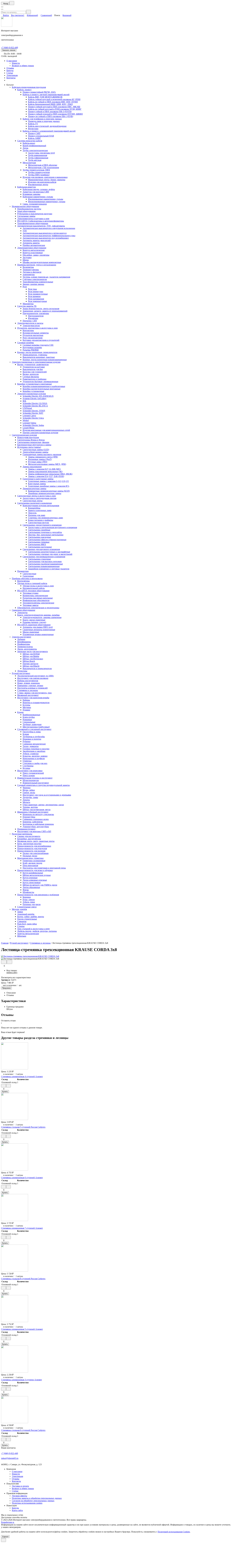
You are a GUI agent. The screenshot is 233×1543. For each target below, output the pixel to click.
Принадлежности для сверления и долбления (38, 895)
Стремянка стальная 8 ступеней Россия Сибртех (23, 1279)
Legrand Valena (29, 423)
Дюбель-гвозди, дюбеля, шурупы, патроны (37, 931)
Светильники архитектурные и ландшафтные (49, 552)
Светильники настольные (40, 547)
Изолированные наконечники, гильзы (45, 199)
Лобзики (21, 639)
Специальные (29, 722)
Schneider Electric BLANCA (35, 406)
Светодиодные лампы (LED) (36, 449)
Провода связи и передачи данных (44, 121)
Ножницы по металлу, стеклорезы (38, 814)
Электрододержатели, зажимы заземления (42, 617)
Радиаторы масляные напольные (38, 598)
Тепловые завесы (30, 605)
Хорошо (5, 1537)
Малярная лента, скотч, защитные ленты (35, 841)
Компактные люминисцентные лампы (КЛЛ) (49, 491)
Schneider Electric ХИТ (33, 413)
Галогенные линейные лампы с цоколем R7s (48, 486)
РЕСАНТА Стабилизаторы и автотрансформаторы (40, 221)
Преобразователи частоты (29, 209)
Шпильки (21, 936)
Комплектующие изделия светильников (41, 505)
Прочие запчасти (30, 663)
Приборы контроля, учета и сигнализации (36, 265)
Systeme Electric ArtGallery (34, 398)
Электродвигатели (31, 325)
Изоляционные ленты (38, 184)
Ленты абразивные (31, 887)
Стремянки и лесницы (27, 690)
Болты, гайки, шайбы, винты (30, 916)
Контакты (11, 78)
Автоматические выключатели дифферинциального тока (49, 235)
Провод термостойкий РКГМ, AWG (39, 92)
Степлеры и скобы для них (35, 763)
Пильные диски (30, 856)
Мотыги (26, 802)
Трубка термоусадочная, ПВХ (36, 170)
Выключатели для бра (33, 369)
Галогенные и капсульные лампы (38, 479)
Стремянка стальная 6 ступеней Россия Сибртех (23, 1430)
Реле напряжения (36, 299)
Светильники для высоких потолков (45, 561)
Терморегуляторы (31, 269)
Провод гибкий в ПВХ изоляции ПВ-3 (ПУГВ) (50, 111)
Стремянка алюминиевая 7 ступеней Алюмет (22, 1228)
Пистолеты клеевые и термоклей (32, 688)
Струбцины (28, 766)
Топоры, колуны (30, 807)
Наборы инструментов (27, 680)
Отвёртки (27, 761)
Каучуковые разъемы (32, 347)
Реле (25, 286)
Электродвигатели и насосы (30, 323)
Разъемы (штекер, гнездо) (34, 622)
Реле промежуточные (38, 294)
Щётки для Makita (31, 656)
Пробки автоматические (34, 245)
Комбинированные (31, 715)
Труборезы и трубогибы (34, 736)
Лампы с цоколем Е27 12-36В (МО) (44, 469)
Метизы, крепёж (19, 909)
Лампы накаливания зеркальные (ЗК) (45, 471)
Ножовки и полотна (32, 739)
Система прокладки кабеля (29, 141)
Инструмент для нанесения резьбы (33, 698)
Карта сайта (17, 1510)
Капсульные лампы (37, 483)
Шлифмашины (24, 642)
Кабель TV (33, 124)
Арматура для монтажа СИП (36, 192)
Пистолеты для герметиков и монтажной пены (44, 868)
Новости (16, 63)
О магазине (11, 61)
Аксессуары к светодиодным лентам (39, 498)
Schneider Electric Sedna (33, 425)
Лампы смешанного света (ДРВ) (43, 457)
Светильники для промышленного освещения (44, 556)
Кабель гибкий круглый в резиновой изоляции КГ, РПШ (54, 99)
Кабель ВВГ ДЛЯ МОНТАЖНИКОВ (45, 97)
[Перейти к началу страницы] (3, 1540)
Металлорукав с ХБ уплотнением (43, 167)
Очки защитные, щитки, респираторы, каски (43, 805)
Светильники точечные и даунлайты (45, 532)
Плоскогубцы (29, 817)
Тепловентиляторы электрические (38, 603)
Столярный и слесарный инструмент (34, 729)
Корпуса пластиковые (33, 252)
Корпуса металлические (34, 250)
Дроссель (32, 513)
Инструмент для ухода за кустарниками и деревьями (47, 795)
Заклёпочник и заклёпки (34, 751)
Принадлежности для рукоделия (32, 848)
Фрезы (26, 890)
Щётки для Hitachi (31, 666)
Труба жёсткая (34, 160)
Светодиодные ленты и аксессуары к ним (36, 496)
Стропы (21, 926)
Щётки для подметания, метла (36, 809)
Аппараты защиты (31, 243)
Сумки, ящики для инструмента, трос (34, 693)
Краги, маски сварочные (34, 620)
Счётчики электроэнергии (35, 279)
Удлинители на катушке (34, 367)
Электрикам (12, 75)
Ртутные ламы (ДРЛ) (37, 462)
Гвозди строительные (27, 919)
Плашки (26, 710)
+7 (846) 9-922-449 (9, 47)
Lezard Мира (28, 428)
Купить (5, 1092)
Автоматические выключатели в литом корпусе (45, 233)
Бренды (9, 70)
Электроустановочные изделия (31, 394)
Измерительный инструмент (36, 783)
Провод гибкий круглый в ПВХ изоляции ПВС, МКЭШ (54, 107)
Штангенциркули (31, 780)
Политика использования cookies (27, 1503)
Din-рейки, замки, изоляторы (36, 255)
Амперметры (29, 274)
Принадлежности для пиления (31, 851)
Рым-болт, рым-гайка (27, 924)
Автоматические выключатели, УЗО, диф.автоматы (41, 226)
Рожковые (27, 719)
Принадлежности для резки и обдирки (35, 870)
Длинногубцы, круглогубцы (36, 826)
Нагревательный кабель (34, 588)
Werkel (26, 420)
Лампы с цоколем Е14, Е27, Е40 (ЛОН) (46, 476)
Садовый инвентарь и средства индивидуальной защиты (43, 785)
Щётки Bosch (29, 661)
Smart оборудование (26, 211)
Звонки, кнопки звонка (33, 284)
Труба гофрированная (38, 158)
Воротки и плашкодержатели (36, 702)
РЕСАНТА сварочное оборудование (34, 625)
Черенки (26, 787)
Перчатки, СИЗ (30, 321)
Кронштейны (34, 508)
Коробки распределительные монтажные (41, 389)
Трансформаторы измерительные (38, 282)
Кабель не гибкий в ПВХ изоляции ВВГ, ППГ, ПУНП (53, 102)
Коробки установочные (33, 391)
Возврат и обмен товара (23, 65)
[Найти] (28, 12)
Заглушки (27, 257)
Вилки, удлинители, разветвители (33, 364)
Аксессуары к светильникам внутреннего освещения (52, 527)
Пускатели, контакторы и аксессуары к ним (37, 328)
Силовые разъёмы (25, 342)
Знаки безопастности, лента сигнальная (41, 308)
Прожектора (23, 571)
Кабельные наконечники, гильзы (38, 197)
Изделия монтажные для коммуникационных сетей (46, 430)
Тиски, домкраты (31, 746)
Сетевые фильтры (31, 376)
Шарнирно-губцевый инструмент (32, 812)
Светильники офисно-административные (47, 539)
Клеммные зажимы (31, 194)
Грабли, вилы (29, 792)
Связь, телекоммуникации (35, 204)
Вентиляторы (23, 581)
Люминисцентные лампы (34, 488)
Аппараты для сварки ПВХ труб (38, 627)
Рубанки (26, 741)
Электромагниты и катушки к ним (33, 218)
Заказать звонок (8, 50)
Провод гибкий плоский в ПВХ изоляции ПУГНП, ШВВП (55, 114)
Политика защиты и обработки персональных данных (37, 1498)
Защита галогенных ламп (39, 510)
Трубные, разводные (32, 724)
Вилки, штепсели (31, 374)
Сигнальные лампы (26, 216)
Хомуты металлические (28, 933)
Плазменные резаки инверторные (38, 634)
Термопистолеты (25, 646)
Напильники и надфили (34, 758)
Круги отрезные (30, 877)
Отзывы (10, 68)
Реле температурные (37, 301)
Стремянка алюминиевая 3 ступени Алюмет (21, 1380)
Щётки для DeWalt (31, 654)
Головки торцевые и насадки (36, 749)
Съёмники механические (34, 744)
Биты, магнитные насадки (29, 843)
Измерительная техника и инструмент (34, 778)
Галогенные (28, 576)
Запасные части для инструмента (32, 651)
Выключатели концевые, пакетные (39, 357)
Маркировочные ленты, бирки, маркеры (46, 179)
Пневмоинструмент (26, 829)
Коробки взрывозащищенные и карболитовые (44, 386)
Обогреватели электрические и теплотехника (38, 608)
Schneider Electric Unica (33, 418)
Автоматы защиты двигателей (37, 240)
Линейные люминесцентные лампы (44, 493)
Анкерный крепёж (25, 914)
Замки (20, 912)
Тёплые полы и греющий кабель (32, 583)
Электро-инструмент (21, 637)
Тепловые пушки (30, 593)
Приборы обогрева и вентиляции (27, 578)
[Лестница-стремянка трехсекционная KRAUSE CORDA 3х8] (30, 956)
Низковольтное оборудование (25, 206)
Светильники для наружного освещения (41, 549)
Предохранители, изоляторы (36, 313)
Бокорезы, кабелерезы (33, 822)
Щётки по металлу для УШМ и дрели (40, 885)
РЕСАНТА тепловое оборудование (33, 591)
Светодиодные (29, 573)
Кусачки (26, 768)
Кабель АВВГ (34, 138)
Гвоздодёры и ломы (32, 732)
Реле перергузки (35, 291)
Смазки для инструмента (28, 836)
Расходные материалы (22, 834)
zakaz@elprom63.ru (9, 1458)
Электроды (22, 612)
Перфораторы (23, 644)
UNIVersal (27, 408)
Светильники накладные (39, 537)
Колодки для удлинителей (35, 372)
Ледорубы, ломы (30, 797)
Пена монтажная (30, 865)
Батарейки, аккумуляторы (29, 839)
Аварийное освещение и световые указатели (48, 569)
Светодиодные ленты (32, 501)
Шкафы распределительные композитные (42, 262)
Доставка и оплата (20, 1486)
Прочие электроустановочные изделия (40, 432)
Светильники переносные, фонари (33, 442)
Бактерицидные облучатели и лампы (34, 445)
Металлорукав (29, 162)
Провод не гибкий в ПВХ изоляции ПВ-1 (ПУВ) (50, 116)
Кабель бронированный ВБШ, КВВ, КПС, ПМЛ (50, 104)
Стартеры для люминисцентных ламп (45, 518)
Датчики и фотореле (32, 272)
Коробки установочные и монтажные (34, 384)
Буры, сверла (29, 899)
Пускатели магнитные (33, 335)
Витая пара (33, 128)
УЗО (25, 231)
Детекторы (22, 671)
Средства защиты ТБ (26, 306)
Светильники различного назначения (34, 503)
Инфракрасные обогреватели (36, 600)
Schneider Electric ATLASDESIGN (38, 396)
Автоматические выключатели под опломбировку (46, 238)
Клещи (26, 734)
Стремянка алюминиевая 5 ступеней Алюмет (22, 1329)
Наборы (26, 700)
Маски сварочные (31, 632)
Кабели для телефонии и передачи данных (42, 119)
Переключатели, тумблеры (35, 355)
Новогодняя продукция (28, 437)
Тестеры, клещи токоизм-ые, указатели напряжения (46, 277)
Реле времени (34, 296)
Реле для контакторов (32, 338)
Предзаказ (6, 988)
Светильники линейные (39, 530)
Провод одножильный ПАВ (41, 136)
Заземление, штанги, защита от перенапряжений (45, 311)
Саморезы (21, 921)
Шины (26, 260)
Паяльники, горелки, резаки (30, 685)
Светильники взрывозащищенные (44, 566)
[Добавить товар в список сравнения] (4, 962)
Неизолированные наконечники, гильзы (46, 201)
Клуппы (26, 705)
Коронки (27, 897)
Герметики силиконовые (34, 860)
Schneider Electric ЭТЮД (34, 411)
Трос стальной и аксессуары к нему (33, 929)
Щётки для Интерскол (33, 659)
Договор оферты (19, 1496)
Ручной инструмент (21, 673)
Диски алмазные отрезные (35, 880)
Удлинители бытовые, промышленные (40, 381)
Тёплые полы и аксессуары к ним (38, 586)
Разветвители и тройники (34, 379)
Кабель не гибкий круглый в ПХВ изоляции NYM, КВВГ (54, 109)
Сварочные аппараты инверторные (39, 629)
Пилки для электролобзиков (36, 853)
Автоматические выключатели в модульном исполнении (49, 228)
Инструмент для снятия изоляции (32, 678)
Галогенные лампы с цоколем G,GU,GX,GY (48, 481)
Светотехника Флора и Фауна (31, 440)
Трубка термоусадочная (39, 172)
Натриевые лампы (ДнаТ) (40, 459)
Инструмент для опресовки (29, 770)
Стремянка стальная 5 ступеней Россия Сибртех (23, 1127)
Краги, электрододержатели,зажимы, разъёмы (38, 615)
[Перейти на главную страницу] (6, 26)
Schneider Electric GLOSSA (35, 403)
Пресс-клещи (29, 775)
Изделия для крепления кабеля (42, 182)
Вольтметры (28, 267)
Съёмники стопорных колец (36, 819)
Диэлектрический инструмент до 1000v (35, 676)
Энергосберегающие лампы (35, 452)
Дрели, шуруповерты (27, 649)
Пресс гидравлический (33, 773)
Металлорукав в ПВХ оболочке (42, 165)
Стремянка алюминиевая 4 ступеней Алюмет (22, 1076)
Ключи (20, 712)
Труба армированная (37, 155)
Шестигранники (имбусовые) (36, 727)
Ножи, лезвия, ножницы (28, 683)
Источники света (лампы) (29, 447)
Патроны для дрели (32, 904)
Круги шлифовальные (33, 873)
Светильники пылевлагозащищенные (45, 564)
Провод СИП (34, 133)
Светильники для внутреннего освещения (42, 525)
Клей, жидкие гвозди (32, 863)
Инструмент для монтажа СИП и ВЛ (34, 831)
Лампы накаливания (32, 466)
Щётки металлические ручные (37, 875)
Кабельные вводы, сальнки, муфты (39, 189)
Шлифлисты (28, 892)
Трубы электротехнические (35, 150)
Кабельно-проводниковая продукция (29, 87)
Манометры (28, 304)
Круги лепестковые (32, 882)
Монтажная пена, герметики (30, 858)
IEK (24, 401)
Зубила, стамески (31, 753)
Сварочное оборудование (23, 610)
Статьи (9, 73)
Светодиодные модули (38, 522)
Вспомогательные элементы (36, 333)
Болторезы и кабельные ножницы (38, 824)
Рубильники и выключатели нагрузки (34, 214)
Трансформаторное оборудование (32, 223)
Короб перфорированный (34, 145)
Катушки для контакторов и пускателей (41, 340)
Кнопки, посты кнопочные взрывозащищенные (45, 359)
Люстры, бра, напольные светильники (45, 535)
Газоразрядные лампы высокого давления (42, 454)
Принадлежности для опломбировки (34, 846)
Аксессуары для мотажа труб (41, 153)
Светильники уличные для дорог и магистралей (50, 554)
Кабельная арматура (26, 187)
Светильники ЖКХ (37, 544)
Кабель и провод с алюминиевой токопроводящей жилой (49, 131)
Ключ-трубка (29, 717)
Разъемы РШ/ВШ (31, 350)
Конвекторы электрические (35, 595)
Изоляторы (33, 318)
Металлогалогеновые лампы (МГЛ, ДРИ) (47, 464)
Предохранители (36, 316)
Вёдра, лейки (29, 790)
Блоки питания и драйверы (40, 520)
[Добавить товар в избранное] (9, 962)
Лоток (25, 148)
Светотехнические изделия (24, 435)
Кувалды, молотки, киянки (35, 756)
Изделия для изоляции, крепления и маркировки (45, 177)
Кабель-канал (29, 143)
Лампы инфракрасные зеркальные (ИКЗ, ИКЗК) (50, 474)
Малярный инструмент (28, 695)
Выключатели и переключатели (37, 668)
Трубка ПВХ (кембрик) (38, 175)
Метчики (27, 707)
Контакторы (28, 330)
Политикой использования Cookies (174, 1532)
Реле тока (32, 289)
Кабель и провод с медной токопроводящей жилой (46, 94)
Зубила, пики (29, 902)
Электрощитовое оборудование (31, 248)
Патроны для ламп (36, 515)
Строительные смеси (27, 907)
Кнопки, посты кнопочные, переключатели (37, 352)
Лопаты (26, 800)
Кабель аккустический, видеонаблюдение (47, 126)
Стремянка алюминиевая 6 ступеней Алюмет (22, 1177)
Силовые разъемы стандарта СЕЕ (38, 345)
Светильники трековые (38, 542)
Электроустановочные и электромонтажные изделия (36, 362)
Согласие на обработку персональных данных (33, 1500)
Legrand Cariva (29, 415)
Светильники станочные (39, 559)
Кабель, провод (24, 89)
